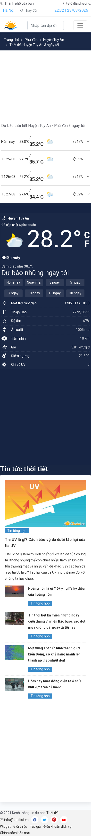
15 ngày (55, 293)
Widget (5, 826)
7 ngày (13, 293)
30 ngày (75, 293)
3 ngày (55, 282)
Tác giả (35, 826)
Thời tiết (52, 813)
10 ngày (34, 293)
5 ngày (75, 282)
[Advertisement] (45, 416)
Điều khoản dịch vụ (57, 826)
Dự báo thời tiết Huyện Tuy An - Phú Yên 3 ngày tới (43, 125)
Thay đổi (30, 10)
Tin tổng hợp (16, 531)
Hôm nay (13, 282)
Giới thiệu (20, 826)
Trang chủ (11, 40)
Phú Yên (31, 40)
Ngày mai (34, 282)
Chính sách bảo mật (15, 833)
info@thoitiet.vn (16, 820)
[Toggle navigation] (80, 25)
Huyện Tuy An (53, 40)
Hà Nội (8, 10)
